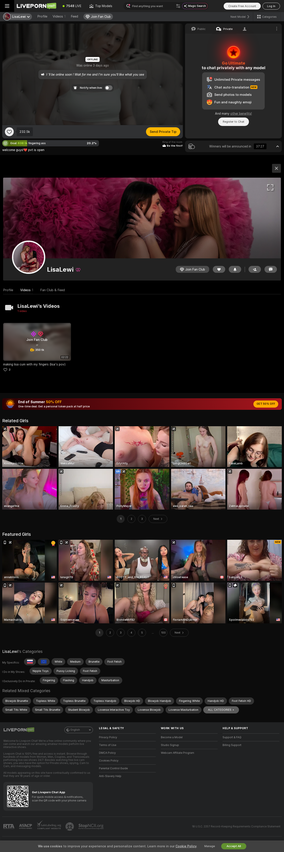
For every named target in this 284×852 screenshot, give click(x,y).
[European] (44, 661)
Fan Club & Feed (52, 290)
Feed (74, 16)
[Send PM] (270, 269)
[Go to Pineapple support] (70, 826)
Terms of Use (107, 745)
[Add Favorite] (9, 131)
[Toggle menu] (7, 6)
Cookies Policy (108, 760)
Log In (271, 6)
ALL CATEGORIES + (221, 709)
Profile (42, 16)
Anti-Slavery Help (110, 776)
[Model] (276, 168)
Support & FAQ (232, 737)
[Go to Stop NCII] (91, 826)
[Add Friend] (254, 269)
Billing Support (232, 745)
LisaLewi (10, 651)
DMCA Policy (107, 752)
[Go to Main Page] (36, 6)
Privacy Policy (108, 737)
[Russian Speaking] (30, 661)
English (75, 729)
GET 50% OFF (265, 403)
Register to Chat (233, 121)
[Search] (178, 6)
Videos (59, 16)
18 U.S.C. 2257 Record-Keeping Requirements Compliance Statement (236, 826)
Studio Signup (170, 745)
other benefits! (241, 113)
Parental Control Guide (113, 768)
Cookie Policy (186, 846)
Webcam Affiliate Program (177, 752)
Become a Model (172, 737)
